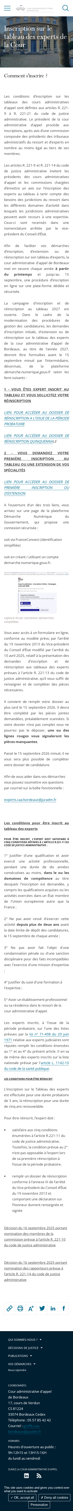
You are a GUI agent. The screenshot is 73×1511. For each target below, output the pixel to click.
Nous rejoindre (17, 1370)
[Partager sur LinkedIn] (52, 1309)
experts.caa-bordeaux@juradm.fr (30, 799)
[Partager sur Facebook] (63, 1309)
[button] (65, 8)
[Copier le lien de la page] (9, 1308)
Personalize (39, 1504)
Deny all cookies (55, 1497)
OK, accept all (23, 1497)
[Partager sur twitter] (41, 1309)
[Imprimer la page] (20, 1308)
